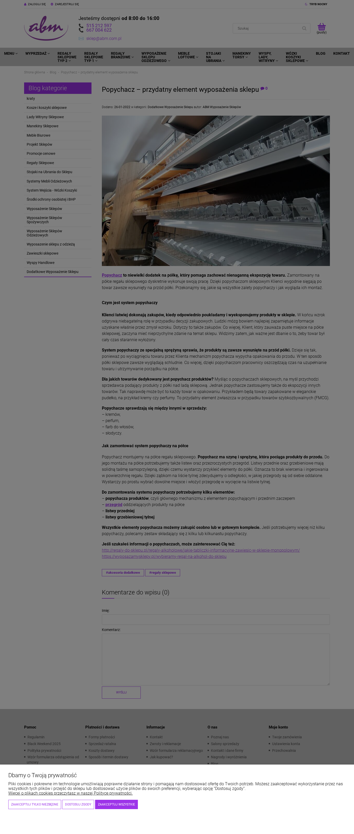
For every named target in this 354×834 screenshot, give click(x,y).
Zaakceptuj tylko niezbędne (34, 804)
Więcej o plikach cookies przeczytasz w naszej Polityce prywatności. (70, 793)
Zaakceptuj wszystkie (116, 804)
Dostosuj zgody (78, 804)
